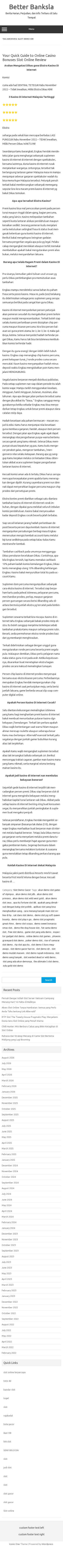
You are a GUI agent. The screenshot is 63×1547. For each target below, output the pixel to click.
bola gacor (9, 1424)
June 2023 (7, 1267)
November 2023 (10, 1239)
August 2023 (8, 1256)
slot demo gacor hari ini (22, 949)
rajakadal (8, 1415)
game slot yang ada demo (38, 932)
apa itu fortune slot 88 (24, 902)
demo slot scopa (24, 923)
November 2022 (10, 1307)
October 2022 (9, 1313)
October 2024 (9, 1177)
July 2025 (6, 1126)
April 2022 (7, 1341)
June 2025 (7, 1131)
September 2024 (10, 1182)
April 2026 (7, 1074)
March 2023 (7, 1285)
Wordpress (47, 1544)
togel (6, 1398)
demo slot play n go (21, 919)
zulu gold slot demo (13, 965)
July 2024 (6, 1194)
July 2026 (6, 1063)
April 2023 (7, 1279)
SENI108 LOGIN (11, 1450)
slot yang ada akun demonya (17, 961)
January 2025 (8, 1160)
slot (5, 1407)
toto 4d (7, 1381)
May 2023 (6, 1273)
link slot (7, 1441)
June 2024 (7, 1199)
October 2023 (9, 1245)
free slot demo (15, 932)
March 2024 (7, 1216)
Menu (31, 29)
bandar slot (9, 1389)
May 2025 (6, 1137)
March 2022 (7, 1347)
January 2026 (8, 1091)
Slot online (9, 1510)
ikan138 (7, 1433)
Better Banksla (31, 6)
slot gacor (9, 1493)
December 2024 (10, 1165)
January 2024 (8, 1228)
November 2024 (10, 1171)
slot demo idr (43, 949)
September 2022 (10, 1319)
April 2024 (7, 1211)
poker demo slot (34, 940)
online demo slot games (38, 936)
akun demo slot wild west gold (28, 898)
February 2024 (9, 1222)
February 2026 (9, 1086)
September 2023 (10, 1250)
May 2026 (6, 1069)
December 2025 (10, 1097)
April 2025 (7, 1143)
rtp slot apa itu (22, 944)
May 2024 (6, 1205)
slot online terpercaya (15, 1372)
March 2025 (7, 1148)
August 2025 (8, 1120)
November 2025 (10, 1103)
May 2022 (6, 1336)
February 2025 (9, 1154)
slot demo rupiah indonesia (40, 953)
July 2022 (6, 1330)
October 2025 (9, 1109)
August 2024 (8, 1188)
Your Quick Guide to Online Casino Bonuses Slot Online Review (29, 57)
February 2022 (9, 1353)
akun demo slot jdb (25, 894)
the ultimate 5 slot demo (46, 961)
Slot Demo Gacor (22, 890)
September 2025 (10, 1114)
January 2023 (8, 1296)
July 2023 (6, 1262)
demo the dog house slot (27, 928)
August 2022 (8, 1324)
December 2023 (10, 1233)
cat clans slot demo (23, 915)
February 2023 (9, 1290)
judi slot (8, 1467)
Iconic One (14, 1544)
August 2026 (8, 1057)
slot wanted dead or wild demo (39, 957)
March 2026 (7, 1080)
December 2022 (10, 1302)
